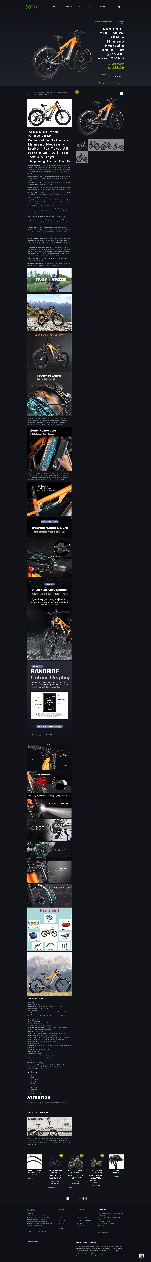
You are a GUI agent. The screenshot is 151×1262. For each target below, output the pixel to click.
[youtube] (30, 1230)
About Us (68, 6)
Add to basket (115, 76)
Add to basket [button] (34, 1178)
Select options (55, 1187)
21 (82, 1198)
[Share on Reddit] (118, 83)
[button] (123, 6)
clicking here (33, 1144)
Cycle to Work (85, 6)
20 (79, 1198)
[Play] (49, 280)
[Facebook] (27, 1230)
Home (29, 92)
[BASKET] (119, 7)
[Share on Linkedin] (106, 83)
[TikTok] (45, 1230)
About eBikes (100, 6)
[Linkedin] (36, 1230)
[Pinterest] (42, 1230)
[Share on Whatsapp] (110, 83)
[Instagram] (39, 1230)
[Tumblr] (48, 1230)
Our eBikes (54, 6)
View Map (101, 1225)
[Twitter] (33, 1230)
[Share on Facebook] (98, 83)
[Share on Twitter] (102, 83)
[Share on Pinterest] (114, 83)
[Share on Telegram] (122, 83)
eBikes (35, 92)
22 (85, 1198)
